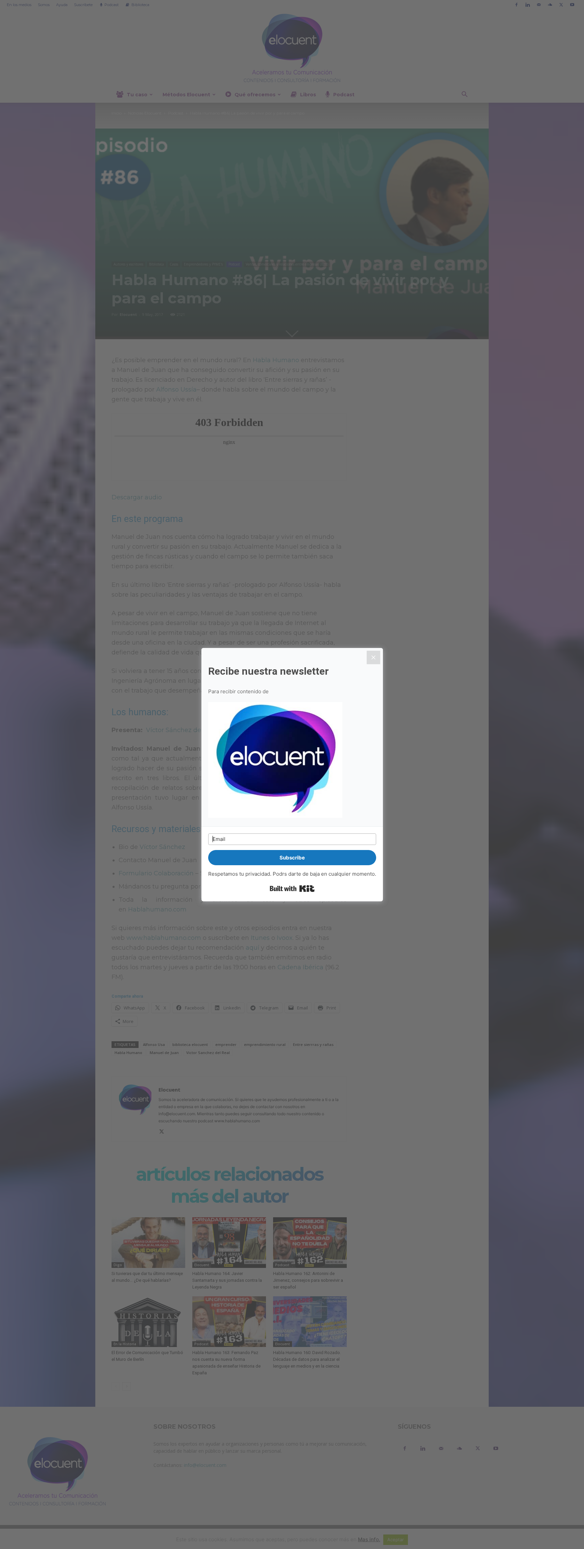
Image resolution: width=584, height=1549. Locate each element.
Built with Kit (292, 888)
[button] (292, 761)
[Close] (373, 657)
